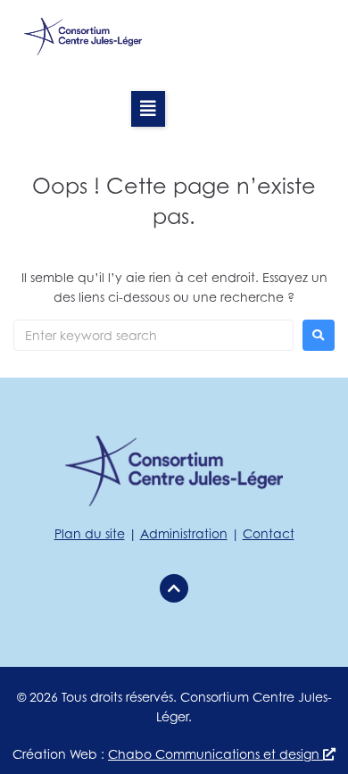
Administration (184, 533)
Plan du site (89, 533)
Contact (268, 533)
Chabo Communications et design (215, 754)
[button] (148, 109)
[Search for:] (153, 335)
